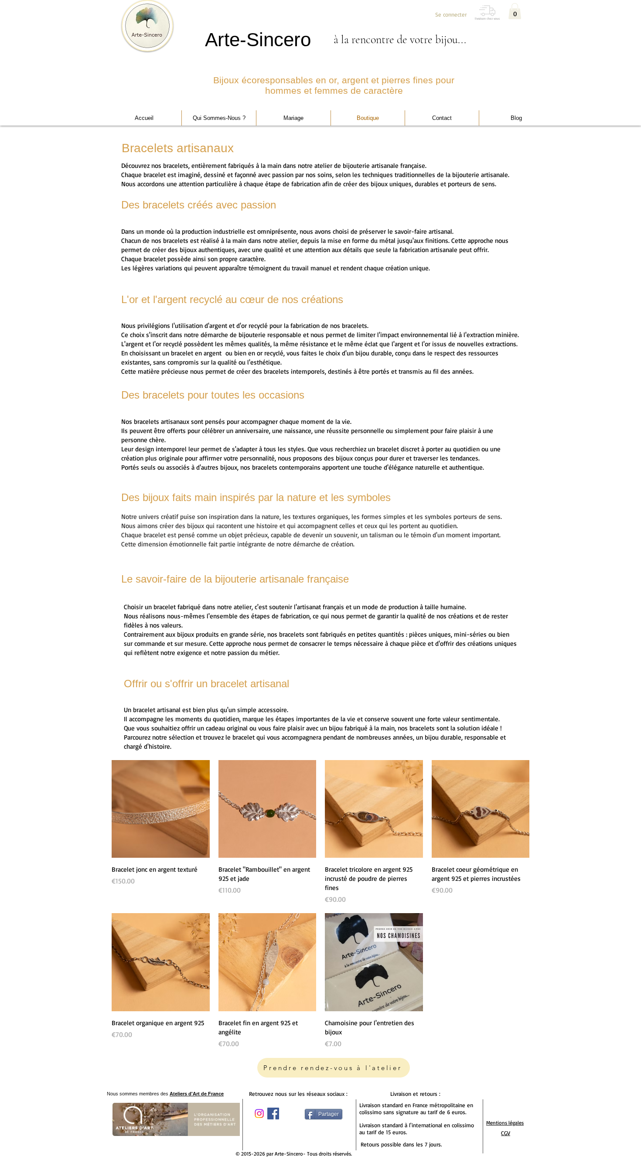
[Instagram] (259, 1113)
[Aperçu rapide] (161, 809)
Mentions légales (505, 1122)
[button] (515, 11)
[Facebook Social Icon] (273, 1113)
